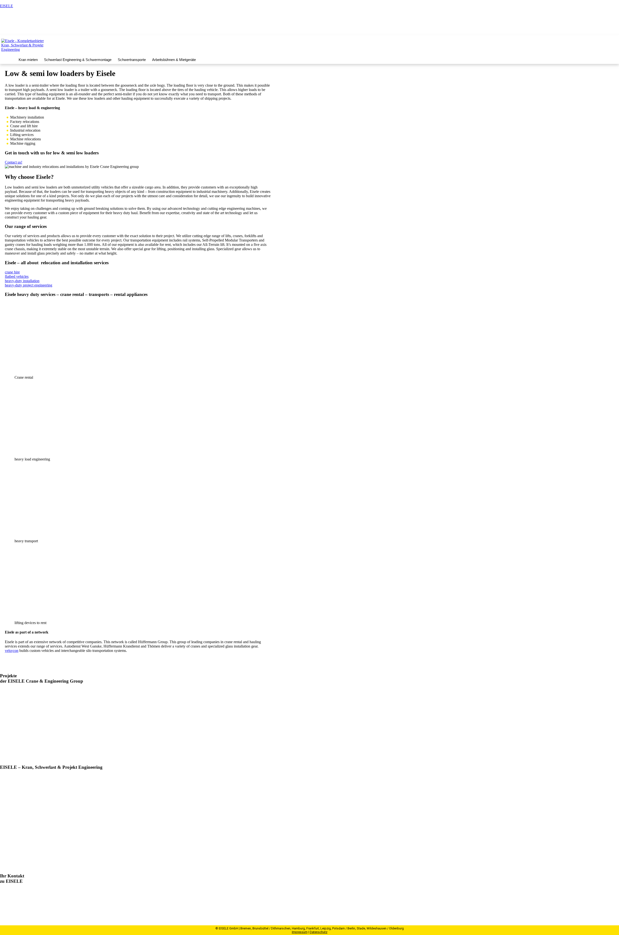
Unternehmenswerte (15, 836)
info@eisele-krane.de (29, 907)
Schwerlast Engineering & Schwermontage (77, 60)
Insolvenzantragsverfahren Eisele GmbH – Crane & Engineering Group (89, 741)
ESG (3, 829)
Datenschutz (318, 932)
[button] (29, 59)
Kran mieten (28, 60)
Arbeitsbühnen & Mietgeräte (174, 60)
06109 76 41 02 (20, 903)
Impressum (300, 932)
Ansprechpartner (601, 30)
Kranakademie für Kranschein (23, 822)
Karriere (532, 30)
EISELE (6, 6)
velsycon (11, 650)
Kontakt (573, 30)
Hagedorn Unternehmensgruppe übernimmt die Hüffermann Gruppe (86, 690)
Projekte (553, 30)
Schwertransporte (132, 60)
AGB (4, 865)
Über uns (7, 814)
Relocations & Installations (20, 807)
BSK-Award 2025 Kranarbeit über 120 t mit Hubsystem (74, 716)
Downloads (9, 858)
